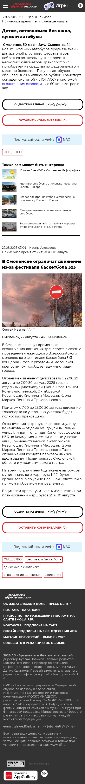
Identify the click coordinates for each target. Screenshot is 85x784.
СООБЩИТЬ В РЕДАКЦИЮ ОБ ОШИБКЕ (34, 643)
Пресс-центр (60, 604)
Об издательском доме (24, 604)
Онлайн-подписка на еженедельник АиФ (40, 631)
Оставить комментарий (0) (43, 120)
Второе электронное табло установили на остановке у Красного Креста (47, 198)
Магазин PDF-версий (21, 637)
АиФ (31, 329)
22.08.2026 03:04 (14, 248)
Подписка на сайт (40, 625)
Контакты (12, 625)
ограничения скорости (22, 84)
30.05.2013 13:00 (13, 17)
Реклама (11, 610)
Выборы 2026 (54, 637)
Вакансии (31, 610)
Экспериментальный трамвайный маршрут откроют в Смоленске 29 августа (47, 225)
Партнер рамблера (39, 763)
